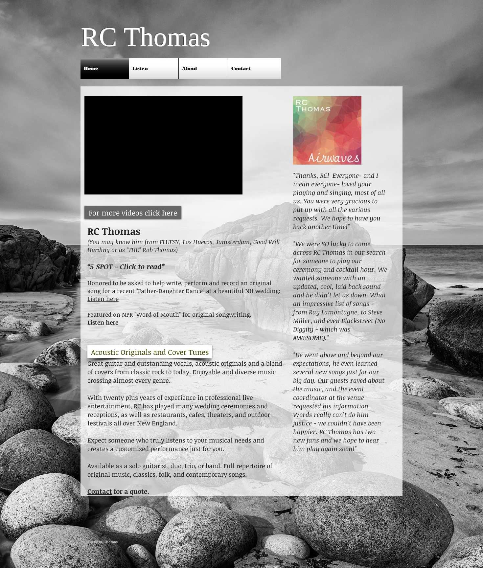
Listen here (103, 299)
